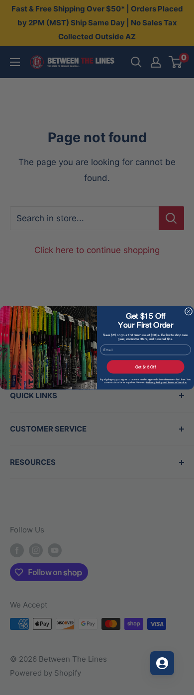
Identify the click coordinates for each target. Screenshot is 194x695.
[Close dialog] (188, 311)
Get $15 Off (145, 366)
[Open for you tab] (162, 663)
